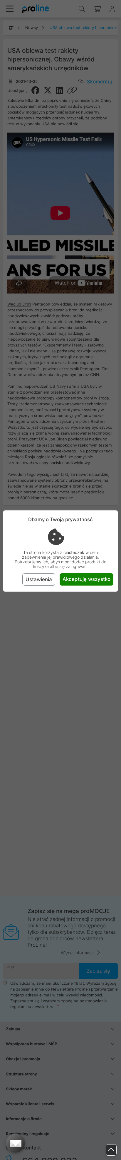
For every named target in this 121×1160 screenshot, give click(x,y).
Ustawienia (39, 579)
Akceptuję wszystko (86, 579)
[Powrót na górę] (111, 1149)
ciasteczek (73, 552)
